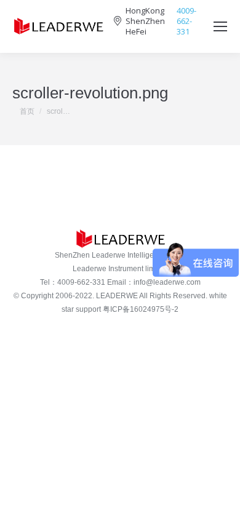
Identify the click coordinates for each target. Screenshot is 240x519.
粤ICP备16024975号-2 (140, 309)
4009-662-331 (186, 21)
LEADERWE (117, 295)
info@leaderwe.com (167, 282)
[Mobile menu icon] (220, 26)
